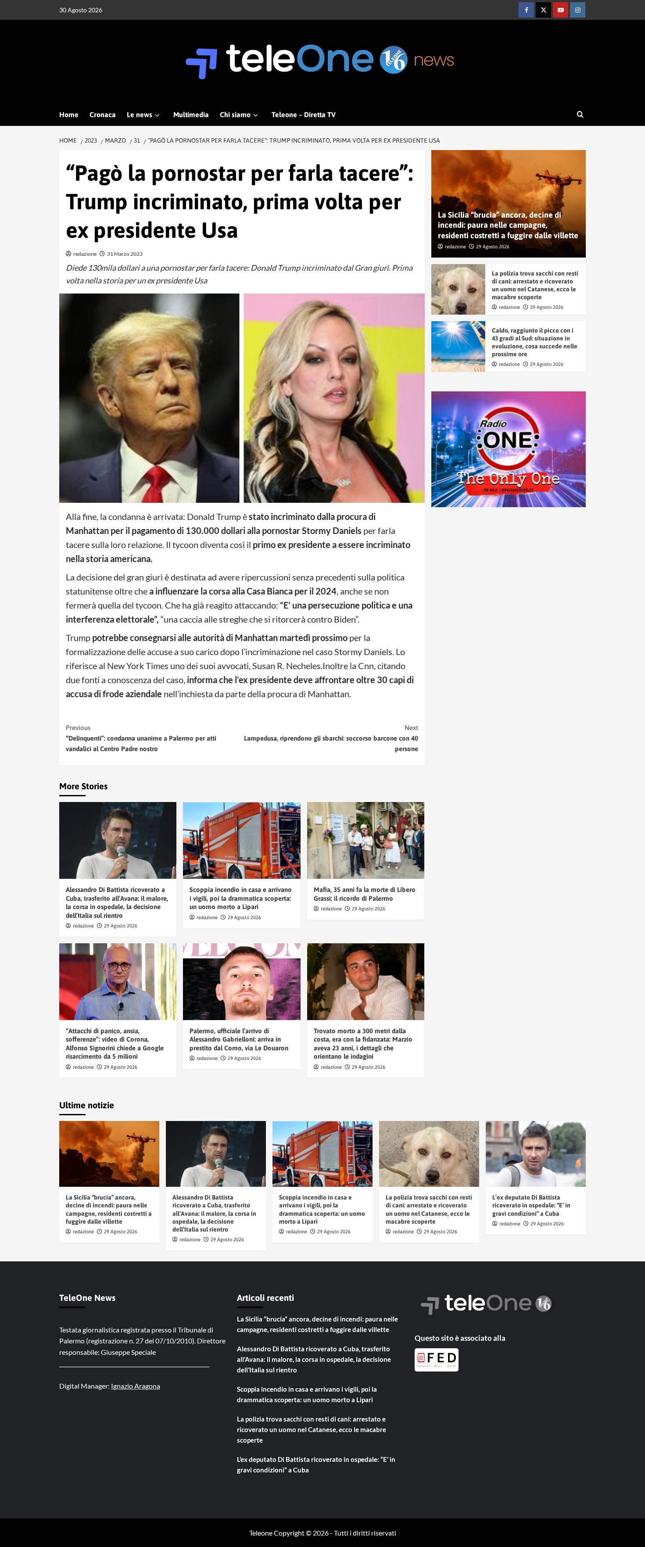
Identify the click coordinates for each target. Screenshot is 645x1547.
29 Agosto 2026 (120, 925)
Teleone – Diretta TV (304, 114)
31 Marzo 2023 (125, 254)
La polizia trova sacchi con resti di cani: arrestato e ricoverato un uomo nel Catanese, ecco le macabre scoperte (311, 1429)
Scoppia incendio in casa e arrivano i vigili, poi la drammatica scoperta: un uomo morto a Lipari (241, 898)
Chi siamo (235, 114)
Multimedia (191, 114)
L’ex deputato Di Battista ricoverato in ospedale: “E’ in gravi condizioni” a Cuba (531, 1205)
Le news (139, 114)
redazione (85, 254)
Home (69, 114)
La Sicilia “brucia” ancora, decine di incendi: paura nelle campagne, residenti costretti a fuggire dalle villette (508, 225)
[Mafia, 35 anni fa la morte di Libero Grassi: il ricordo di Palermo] (365, 840)
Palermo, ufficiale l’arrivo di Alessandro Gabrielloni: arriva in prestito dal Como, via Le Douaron (239, 1039)
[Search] (580, 114)
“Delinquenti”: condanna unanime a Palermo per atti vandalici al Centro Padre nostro (141, 738)
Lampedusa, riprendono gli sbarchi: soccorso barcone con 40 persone (331, 738)
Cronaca (103, 114)
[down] (157, 115)
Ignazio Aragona (135, 1386)
